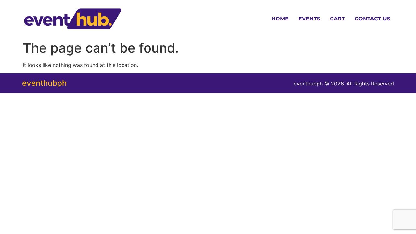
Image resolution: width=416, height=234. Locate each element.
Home (280, 19)
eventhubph (44, 83)
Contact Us (372, 19)
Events (309, 19)
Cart (337, 19)
